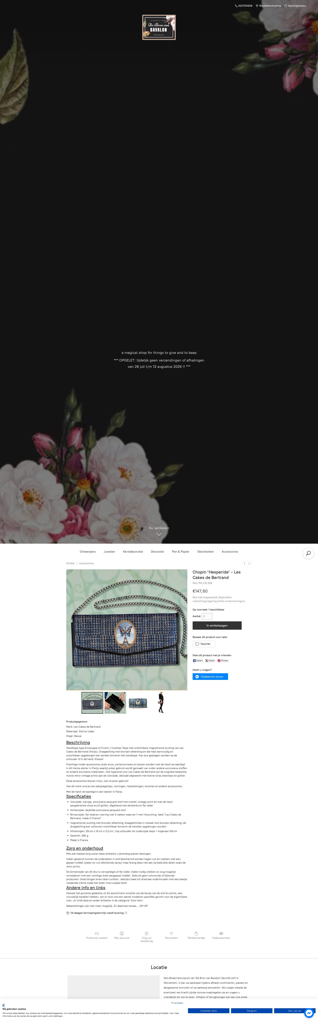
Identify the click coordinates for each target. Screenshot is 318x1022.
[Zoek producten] (308, 553)
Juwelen (109, 551)
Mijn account (121, 937)
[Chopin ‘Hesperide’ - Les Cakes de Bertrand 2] (138, 703)
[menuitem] (244, 563)
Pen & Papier (180, 551)
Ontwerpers (88, 551)
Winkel (70, 563)
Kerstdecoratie (133, 551)
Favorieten (171, 937)
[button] (204, 644)
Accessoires (230, 551)
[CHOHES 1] (115, 703)
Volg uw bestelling (147, 939)
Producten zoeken (97, 937)
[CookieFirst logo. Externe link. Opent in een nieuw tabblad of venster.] (3, 1005)
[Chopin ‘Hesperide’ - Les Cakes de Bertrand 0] (92, 703)
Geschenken (205, 551)
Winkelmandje (196, 937)
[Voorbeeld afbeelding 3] (161, 703)
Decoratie (157, 551)
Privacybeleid (177, 1003)
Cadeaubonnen (221, 937)
